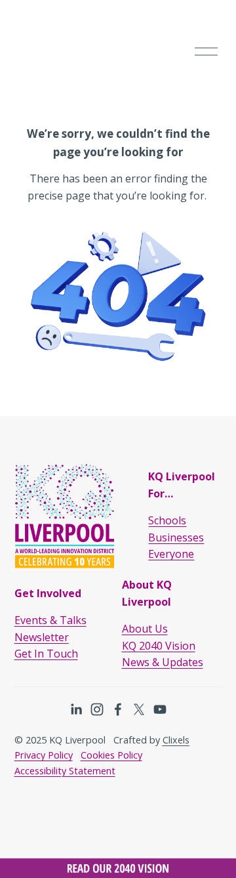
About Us (145, 628)
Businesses (176, 537)
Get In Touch (46, 653)
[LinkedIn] (76, 709)
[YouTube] (160, 709)
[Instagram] (97, 709)
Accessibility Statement (64, 770)
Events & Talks (50, 620)
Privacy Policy (43, 755)
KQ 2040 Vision (158, 645)
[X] (139, 709)
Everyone (171, 554)
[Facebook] (118, 709)
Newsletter (41, 637)
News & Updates (162, 662)
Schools (167, 520)
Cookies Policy (111, 755)
